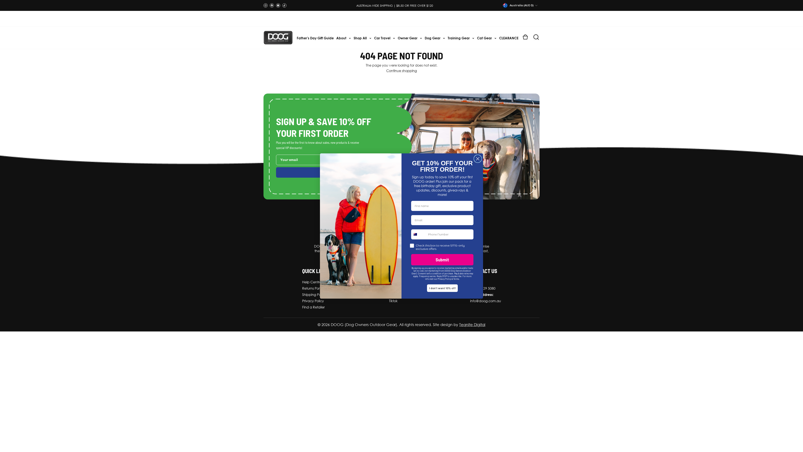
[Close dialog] (477, 158)
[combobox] (418, 234)
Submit (442, 259)
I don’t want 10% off (442, 288)
